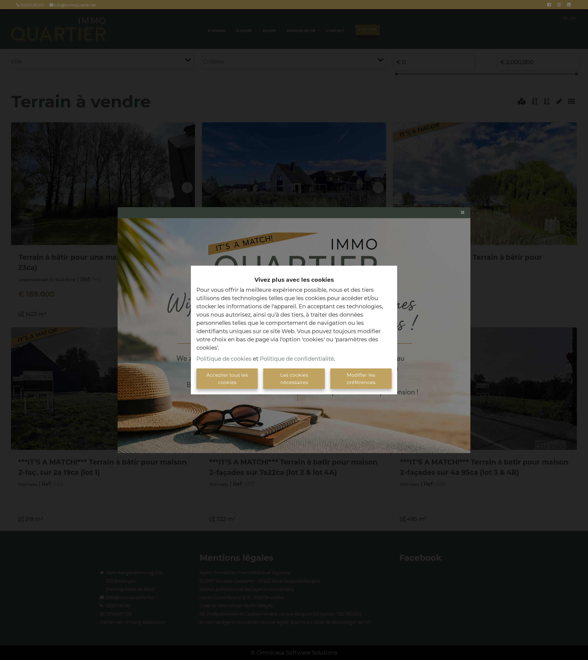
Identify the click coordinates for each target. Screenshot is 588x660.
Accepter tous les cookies (227, 378)
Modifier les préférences (361, 378)
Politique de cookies (224, 358)
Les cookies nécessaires (294, 378)
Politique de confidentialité (297, 358)
